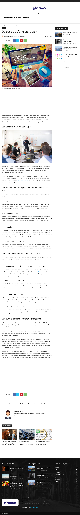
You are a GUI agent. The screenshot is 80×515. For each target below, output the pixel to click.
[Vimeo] (75, 1)
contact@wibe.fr (34, 507)
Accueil (3, 26)
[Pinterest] (21, 40)
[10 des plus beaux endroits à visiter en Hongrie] (58, 48)
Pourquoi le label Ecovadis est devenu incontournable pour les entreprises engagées (43, 443)
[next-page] (5, 450)
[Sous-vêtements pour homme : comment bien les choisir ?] (5, 468)
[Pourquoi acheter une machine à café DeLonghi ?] (58, 41)
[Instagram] (71, 1)
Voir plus (66, 62)
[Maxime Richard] (3, 36)
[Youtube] (77, 1)
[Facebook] (69, 1)
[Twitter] (73, 1)
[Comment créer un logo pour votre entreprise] (58, 56)
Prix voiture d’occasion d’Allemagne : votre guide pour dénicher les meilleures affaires (26, 443)
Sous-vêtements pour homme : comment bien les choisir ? (16, 468)
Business (8, 26)
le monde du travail (23, 180)
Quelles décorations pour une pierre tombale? (13, 404)
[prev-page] (3, 450)
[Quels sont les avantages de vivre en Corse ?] (58, 34)
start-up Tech (37, 272)
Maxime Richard (9, 36)
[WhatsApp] (25, 40)
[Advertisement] (27, 102)
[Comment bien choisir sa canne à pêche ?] (5, 476)
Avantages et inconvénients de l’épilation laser (40, 404)
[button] (76, 21)
